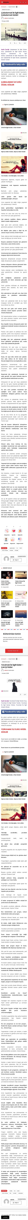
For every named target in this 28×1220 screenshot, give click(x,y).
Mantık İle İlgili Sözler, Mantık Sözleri (5, 624)
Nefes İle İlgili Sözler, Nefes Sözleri (5, 604)
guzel (11, 1190)
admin (6, 18)
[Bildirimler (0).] (23, 2)
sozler (11, 550)
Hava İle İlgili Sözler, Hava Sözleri (19, 624)
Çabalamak (12, 548)
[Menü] (26, 2)
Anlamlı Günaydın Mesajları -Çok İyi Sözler (20, 604)
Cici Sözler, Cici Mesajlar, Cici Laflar (12, 176)
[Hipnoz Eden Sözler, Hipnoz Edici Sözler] (14, 140)
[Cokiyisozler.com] (5, 2)
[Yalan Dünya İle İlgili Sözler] (21, 575)
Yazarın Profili (22, 556)
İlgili (21, 548)
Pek (10, 1193)
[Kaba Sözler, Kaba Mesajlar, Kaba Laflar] (7, 575)
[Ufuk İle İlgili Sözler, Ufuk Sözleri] (14, 116)
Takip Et (16, 560)
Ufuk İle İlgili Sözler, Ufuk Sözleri (11, 127)
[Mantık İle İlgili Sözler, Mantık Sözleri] (7, 614)
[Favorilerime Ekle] (10, 43)
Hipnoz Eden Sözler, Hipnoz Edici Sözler (13, 152)
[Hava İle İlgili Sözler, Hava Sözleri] (21, 614)
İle (17, 548)
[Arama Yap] (21, 2)
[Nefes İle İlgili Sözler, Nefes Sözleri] (7, 595)
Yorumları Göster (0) (13, 651)
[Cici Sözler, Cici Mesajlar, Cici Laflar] (14, 164)
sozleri (16, 550)
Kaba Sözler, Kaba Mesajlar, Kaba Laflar (6, 583)
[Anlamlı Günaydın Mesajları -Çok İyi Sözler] (21, 595)
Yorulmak (20, 1193)
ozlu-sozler (5, 550)
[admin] (6, 559)
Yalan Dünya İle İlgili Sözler (20, 582)
